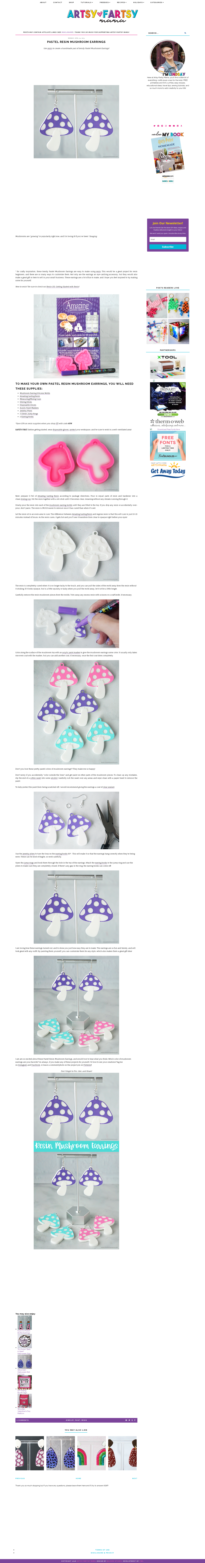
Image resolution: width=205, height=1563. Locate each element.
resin (98, 271)
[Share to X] (129, 1420)
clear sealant (108, 787)
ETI (57, 423)
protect (73, 430)
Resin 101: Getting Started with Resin (63, 287)
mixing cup (26, 499)
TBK (141, 1561)
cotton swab (35, 778)
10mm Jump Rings (29, 414)
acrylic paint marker (71, 652)
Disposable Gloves (28, 405)
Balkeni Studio (114, 1561)
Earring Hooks (27, 417)
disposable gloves (61, 430)
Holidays (138, 2)
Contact (57, 2)
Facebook (35, 1065)
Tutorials (86, 2)
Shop (71, 2)
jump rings (29, 863)
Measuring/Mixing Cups (30, 399)
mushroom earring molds (60, 505)
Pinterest (87, 1065)
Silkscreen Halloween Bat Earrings (24, 1372)
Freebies (104, 2)
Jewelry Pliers (26, 411)
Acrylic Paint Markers (29, 408)
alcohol (54, 778)
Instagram (22, 1065)
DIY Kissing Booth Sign (22, 1392)
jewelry (70, 1420)
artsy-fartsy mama (86, 1561)
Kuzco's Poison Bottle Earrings (24, 1332)
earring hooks (61, 854)
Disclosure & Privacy (102, 1553)
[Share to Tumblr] (132, 1420)
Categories (156, 2)
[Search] (185, 33)
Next (134, 1478)
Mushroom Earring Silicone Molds (35, 393)
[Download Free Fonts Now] (168, 429)
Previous (20, 1478)
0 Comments (23, 1420)
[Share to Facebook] (126, 1420)
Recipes (121, 2)
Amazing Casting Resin (30, 396)
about (43, 2)
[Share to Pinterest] (134, 1420)
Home (78, 1478)
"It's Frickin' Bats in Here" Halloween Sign (24, 1351)
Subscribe (168, 246)
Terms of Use (102, 1550)
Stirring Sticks (26, 402)
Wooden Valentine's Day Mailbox (24, 1411)
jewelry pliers (29, 854)
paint (77, 1420)
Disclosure (67, 32)
